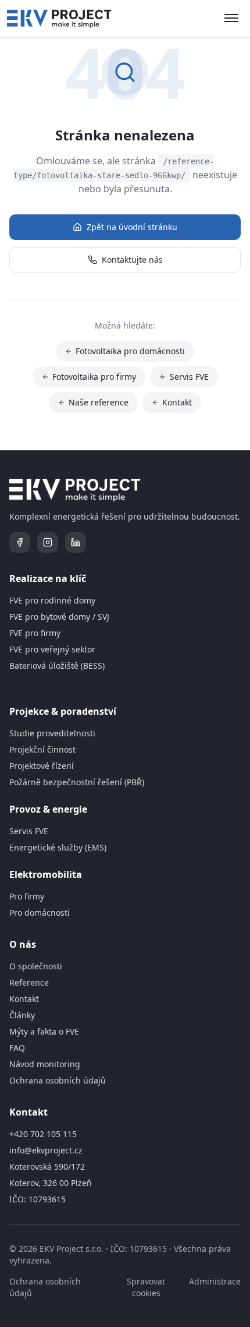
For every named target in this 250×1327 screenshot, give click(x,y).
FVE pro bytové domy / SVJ (59, 616)
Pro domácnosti (39, 912)
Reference (29, 982)
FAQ (17, 1047)
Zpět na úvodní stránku (132, 226)
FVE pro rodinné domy (52, 600)
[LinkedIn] (75, 542)
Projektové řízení (41, 765)
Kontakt (177, 402)
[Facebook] (19, 542)
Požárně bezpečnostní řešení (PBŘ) (76, 782)
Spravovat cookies (146, 1287)
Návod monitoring (44, 1064)
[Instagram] (47, 542)
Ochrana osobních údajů (57, 1080)
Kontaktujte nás (132, 259)
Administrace (215, 1281)
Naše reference (98, 402)
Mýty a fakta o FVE (44, 1031)
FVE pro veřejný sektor (52, 649)
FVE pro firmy (34, 632)
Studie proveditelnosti (52, 733)
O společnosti (35, 966)
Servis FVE (189, 376)
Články (22, 1015)
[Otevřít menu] (231, 18)
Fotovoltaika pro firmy (94, 376)
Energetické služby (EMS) (57, 847)
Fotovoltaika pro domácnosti (130, 351)
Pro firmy (26, 896)
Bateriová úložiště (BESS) (57, 665)
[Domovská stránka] (59, 18)
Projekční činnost (42, 749)
